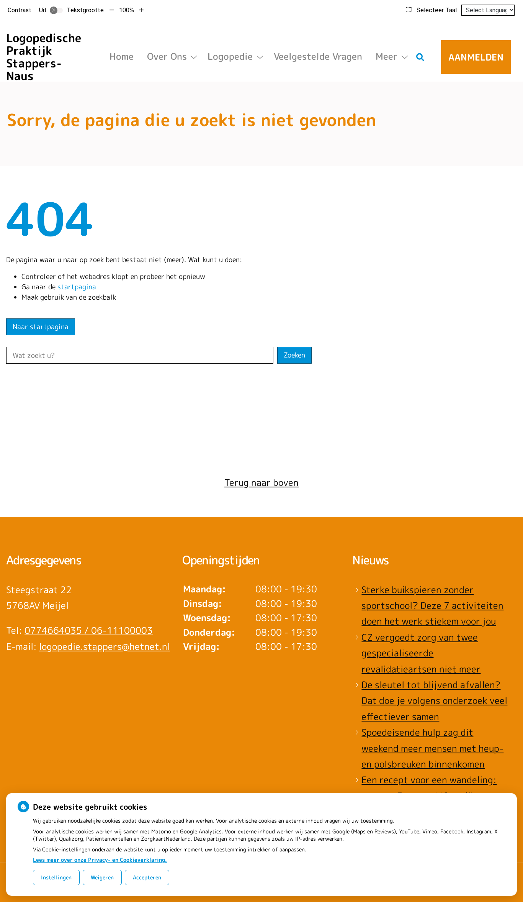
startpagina (76, 287)
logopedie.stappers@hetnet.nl (104, 646)
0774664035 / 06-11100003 (89, 630)
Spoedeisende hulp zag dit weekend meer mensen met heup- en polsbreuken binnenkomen (432, 748)
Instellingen (56, 877)
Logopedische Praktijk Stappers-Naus (43, 57)
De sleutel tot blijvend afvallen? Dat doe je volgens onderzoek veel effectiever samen (434, 700)
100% (126, 10)
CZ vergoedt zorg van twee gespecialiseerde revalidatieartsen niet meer (421, 653)
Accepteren (147, 877)
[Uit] (56, 10)
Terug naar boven (261, 482)
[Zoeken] (420, 57)
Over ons (167, 56)
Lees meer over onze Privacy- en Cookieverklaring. (100, 859)
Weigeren (102, 877)
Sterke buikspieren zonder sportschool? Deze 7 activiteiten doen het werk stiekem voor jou (432, 605)
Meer (386, 56)
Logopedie (230, 56)
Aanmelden (475, 57)
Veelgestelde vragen (318, 56)
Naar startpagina (41, 326)
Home (122, 56)
